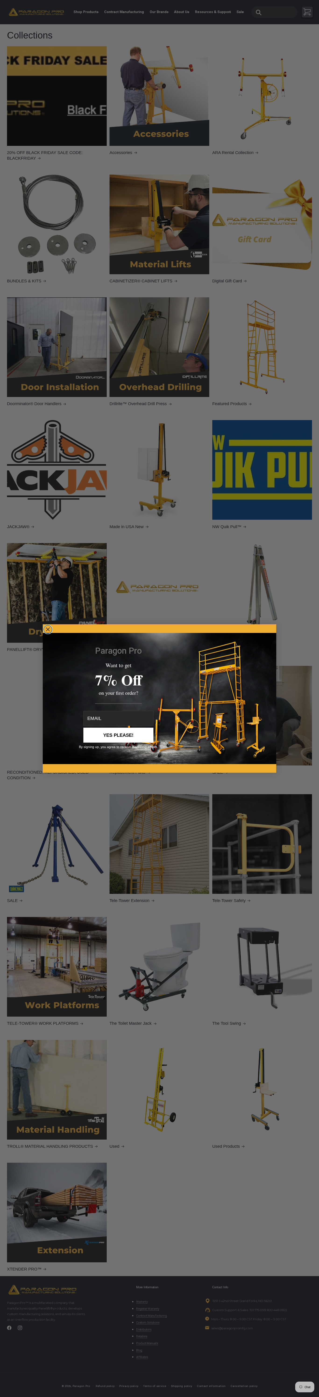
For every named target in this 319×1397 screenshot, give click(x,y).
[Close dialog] (48, 629)
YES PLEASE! (118, 735)
